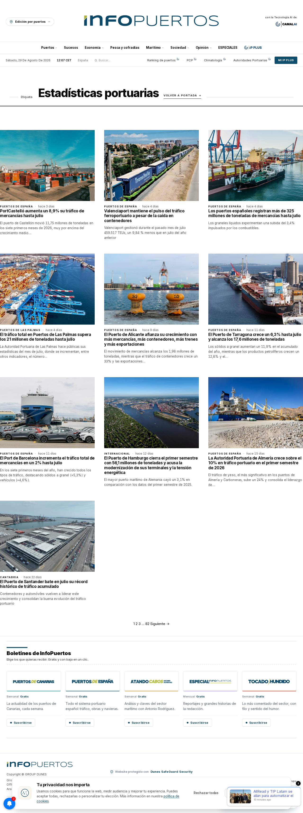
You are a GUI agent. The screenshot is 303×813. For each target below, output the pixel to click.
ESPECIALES (227, 47)
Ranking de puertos (161, 60)
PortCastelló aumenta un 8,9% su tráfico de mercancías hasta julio (42, 213)
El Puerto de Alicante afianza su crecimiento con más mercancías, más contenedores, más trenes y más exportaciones (151, 339)
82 (147, 623)
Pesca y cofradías (124, 47)
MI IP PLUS (286, 60)
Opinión (202, 47)
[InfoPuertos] (152, 21)
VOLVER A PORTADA (180, 95)
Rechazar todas (206, 793)
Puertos (47, 47)
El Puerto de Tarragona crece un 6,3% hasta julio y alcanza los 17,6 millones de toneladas (254, 337)
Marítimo (153, 47)
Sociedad (178, 47)
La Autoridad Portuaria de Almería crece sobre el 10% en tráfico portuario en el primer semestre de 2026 (254, 463)
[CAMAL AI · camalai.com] (286, 24)
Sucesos (71, 47)
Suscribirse (23, 722)
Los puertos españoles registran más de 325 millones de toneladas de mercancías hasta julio (254, 213)
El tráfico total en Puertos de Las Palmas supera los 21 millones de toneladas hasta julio (45, 337)
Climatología (213, 60)
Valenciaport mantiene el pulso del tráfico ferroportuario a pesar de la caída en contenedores (144, 216)
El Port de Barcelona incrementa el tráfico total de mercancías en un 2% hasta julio (47, 460)
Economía (93, 47)
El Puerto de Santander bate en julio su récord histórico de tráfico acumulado (43, 584)
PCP (190, 60)
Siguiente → (159, 623)
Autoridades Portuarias (250, 60)
